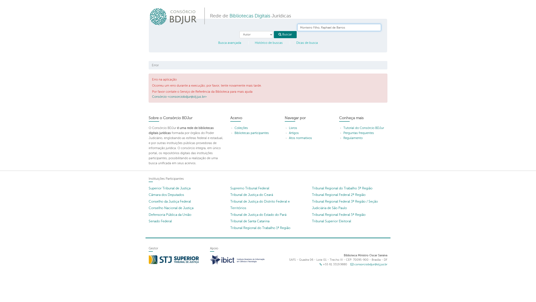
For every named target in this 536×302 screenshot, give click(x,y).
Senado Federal (160, 221)
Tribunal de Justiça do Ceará (251, 195)
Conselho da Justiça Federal (170, 201)
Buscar (286, 34)
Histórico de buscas (269, 42)
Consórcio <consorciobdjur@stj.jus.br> (179, 96)
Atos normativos (300, 138)
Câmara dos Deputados (166, 195)
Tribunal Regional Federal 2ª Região (339, 195)
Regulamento (353, 138)
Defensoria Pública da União (170, 215)
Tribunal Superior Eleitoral (331, 221)
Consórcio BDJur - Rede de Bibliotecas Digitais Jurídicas (173, 16)
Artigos (294, 133)
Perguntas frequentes (358, 133)
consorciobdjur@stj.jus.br (370, 264)
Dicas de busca (307, 42)
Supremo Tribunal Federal (249, 188)
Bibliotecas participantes (251, 133)
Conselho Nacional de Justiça (171, 208)
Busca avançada (229, 42)
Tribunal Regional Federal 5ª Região (339, 215)
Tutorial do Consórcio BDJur (363, 128)
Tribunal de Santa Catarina (249, 221)
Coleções (241, 128)
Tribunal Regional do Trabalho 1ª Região (260, 228)
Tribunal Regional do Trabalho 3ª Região (342, 188)
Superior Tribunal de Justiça (170, 188)
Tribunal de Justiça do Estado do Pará (258, 215)
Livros (293, 128)
